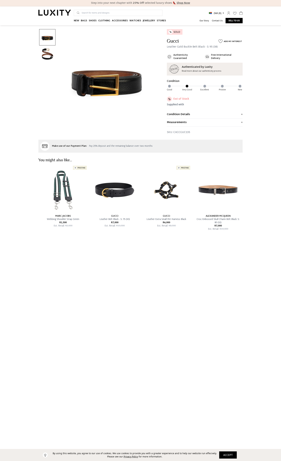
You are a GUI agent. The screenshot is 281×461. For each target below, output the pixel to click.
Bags (84, 21)
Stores (161, 21)
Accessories (120, 21)
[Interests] (234, 13)
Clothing (104, 21)
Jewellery (149, 21)
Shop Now (183, 3)
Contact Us (217, 20)
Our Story (204, 20)
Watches (135, 21)
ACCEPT (228, 455)
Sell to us (234, 20)
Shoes (93, 21)
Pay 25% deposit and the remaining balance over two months (121, 146)
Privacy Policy (131, 456)
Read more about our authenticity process (201, 71)
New (76, 21)
